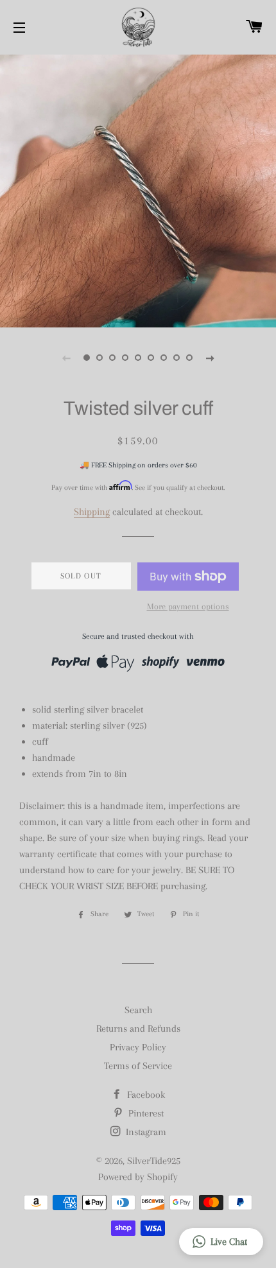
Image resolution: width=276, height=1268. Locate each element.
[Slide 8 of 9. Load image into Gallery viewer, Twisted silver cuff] (176, 357)
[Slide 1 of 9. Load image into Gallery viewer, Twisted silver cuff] (86, 357)
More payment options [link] (188, 606)
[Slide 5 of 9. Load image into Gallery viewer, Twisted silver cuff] (138, 357)
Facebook (145, 1094)
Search (138, 1010)
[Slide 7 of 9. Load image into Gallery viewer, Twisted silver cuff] (163, 357)
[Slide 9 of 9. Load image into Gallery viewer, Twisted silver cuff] (189, 357)
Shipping (92, 511)
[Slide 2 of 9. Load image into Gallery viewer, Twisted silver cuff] (99, 357)
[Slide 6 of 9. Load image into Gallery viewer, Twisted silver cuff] (150, 357)
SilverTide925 (153, 1161)
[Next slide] (210, 357)
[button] (221, 1241)
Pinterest (145, 1113)
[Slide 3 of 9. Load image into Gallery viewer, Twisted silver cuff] (112, 357)
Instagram (144, 1132)
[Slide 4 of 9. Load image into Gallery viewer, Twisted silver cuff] (125, 357)
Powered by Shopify (138, 1177)
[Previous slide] (66, 357)
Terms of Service (138, 1066)
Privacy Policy (138, 1047)
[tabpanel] (138, 189)
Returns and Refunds (138, 1028)
